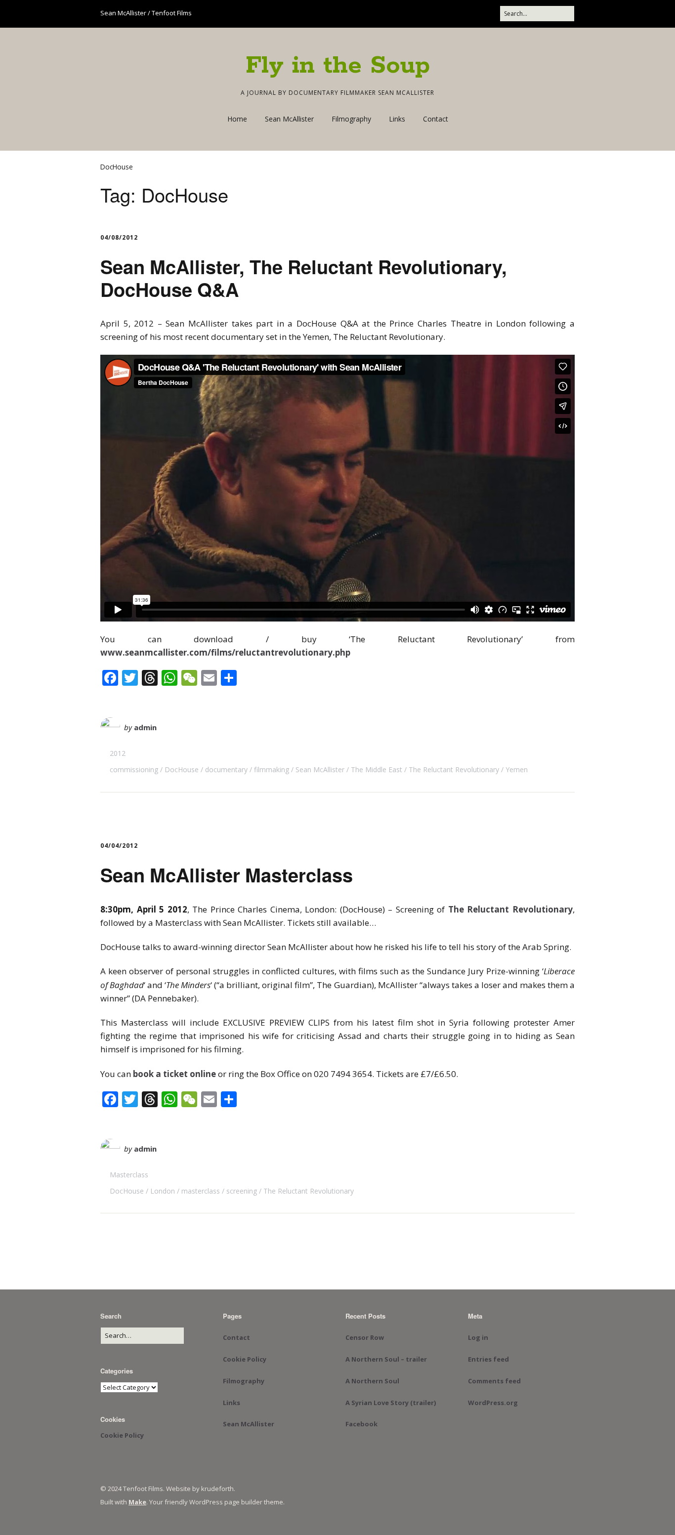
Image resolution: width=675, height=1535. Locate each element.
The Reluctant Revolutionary (454, 769)
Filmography (351, 119)
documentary (226, 769)
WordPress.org (493, 1402)
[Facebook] (394, 13)
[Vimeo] (447, 13)
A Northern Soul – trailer (386, 1359)
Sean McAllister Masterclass (226, 874)
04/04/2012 (119, 845)
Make (137, 1501)
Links (397, 119)
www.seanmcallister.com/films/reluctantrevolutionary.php (225, 652)
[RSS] (489, 13)
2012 (118, 753)
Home (237, 119)
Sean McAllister (289, 119)
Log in (478, 1337)
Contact (435, 119)
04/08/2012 (119, 237)
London (162, 1191)
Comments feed (494, 1380)
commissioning (134, 769)
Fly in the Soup (338, 66)
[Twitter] (410, 13)
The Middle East (376, 769)
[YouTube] (429, 13)
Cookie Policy (122, 1435)
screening (241, 1191)
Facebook (361, 1423)
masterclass (200, 1191)
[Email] (467, 13)
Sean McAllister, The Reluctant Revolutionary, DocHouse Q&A (303, 278)
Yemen (517, 769)
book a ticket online (174, 1073)
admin (145, 727)
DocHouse (182, 769)
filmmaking (271, 769)
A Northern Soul (372, 1380)
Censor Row (364, 1337)
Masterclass (129, 1174)
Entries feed (488, 1359)
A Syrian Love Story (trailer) (390, 1402)
